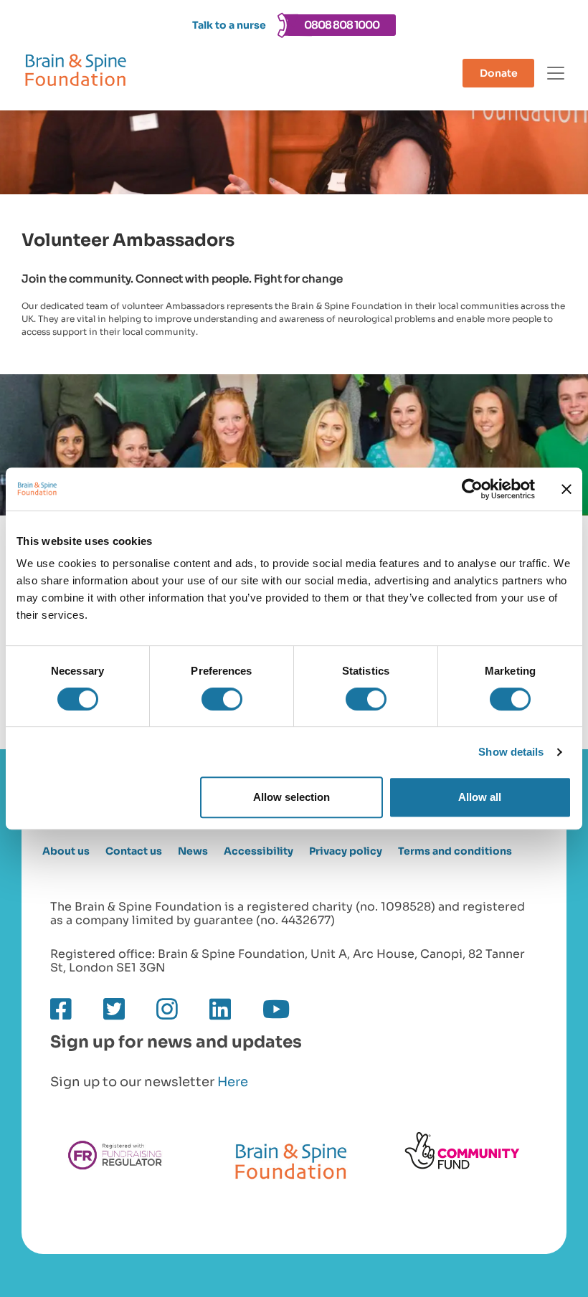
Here (232, 1082)
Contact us (133, 851)
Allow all (479, 797)
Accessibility (258, 851)
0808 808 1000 (341, 25)
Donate (499, 73)
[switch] (221, 699)
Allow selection (291, 797)
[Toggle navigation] (555, 73)
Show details (511, 752)
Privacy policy (345, 851)
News (193, 851)
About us (66, 851)
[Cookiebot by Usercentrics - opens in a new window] (472, 489)
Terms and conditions (455, 851)
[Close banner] (566, 489)
